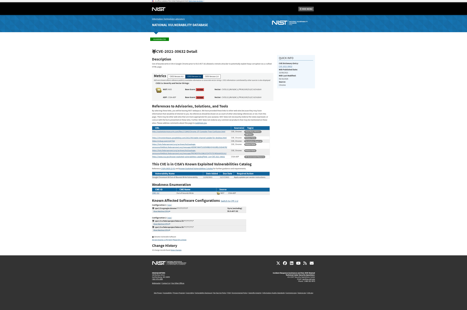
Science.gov (302, 293)
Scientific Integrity (255, 293)
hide (169, 205)
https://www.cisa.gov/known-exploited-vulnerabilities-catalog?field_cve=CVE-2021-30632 (188, 157)
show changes (176, 250)
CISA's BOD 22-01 (168, 168)
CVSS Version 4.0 (176, 76)
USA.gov (310, 293)
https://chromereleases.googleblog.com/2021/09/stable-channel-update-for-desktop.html (189, 138)
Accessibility (167, 293)
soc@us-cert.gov (308, 279)
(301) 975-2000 (157, 279)
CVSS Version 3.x (194, 76)
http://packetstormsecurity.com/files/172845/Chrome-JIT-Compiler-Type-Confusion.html (188, 131)
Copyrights (190, 293)
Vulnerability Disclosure (203, 293)
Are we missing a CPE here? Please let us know (169, 240)
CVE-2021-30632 (285, 66)
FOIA (229, 293)
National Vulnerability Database (180, 25)
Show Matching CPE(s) (161, 211)
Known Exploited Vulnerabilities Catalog (196, 168)
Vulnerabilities (159, 39)
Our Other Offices (177, 283)
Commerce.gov (291, 293)
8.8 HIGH (200, 90)
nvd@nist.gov (201, 123)
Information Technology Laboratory (168, 19)
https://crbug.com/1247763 (163, 141)
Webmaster (156, 283)
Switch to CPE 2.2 (229, 201)
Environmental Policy (239, 293)
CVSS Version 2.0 (212, 76)
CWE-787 (155, 193)
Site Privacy (158, 293)
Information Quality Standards (274, 293)
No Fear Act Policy (219, 293)
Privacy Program (179, 293)
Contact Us (166, 283)
